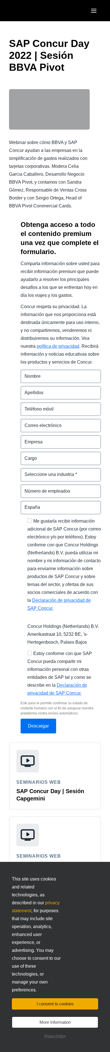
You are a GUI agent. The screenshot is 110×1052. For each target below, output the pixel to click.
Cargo (27, 454)
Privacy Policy (55, 1036)
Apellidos (31, 389)
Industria (30, 471)
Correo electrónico (41, 422)
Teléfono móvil (36, 405)
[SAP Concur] (35, 10)
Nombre (29, 372)
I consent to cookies (55, 1003)
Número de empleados (45, 487)
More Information (55, 1022)
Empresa (30, 438)
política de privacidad (58, 346)
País (25, 504)
